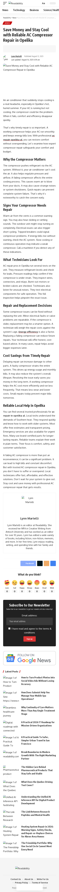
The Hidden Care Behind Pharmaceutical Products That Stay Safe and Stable (37, 770)
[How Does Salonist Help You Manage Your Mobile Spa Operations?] (11, 697)
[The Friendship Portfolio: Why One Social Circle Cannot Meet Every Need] (11, 847)
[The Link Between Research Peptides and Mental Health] (11, 816)
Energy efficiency (28, 331)
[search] (38, 3)
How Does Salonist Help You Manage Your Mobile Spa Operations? (35, 695)
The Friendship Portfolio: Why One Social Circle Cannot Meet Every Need (36, 846)
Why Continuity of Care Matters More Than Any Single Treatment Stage (38, 710)
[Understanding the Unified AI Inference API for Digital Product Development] (11, 801)
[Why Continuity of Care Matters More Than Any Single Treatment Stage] (11, 711)
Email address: (29, 615)
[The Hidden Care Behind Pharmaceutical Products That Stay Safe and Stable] (11, 771)
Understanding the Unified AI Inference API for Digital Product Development (38, 800)
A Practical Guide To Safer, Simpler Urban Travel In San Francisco (35, 740)
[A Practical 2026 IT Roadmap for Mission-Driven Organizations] (11, 726)
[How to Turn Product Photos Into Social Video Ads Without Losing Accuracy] (11, 682)
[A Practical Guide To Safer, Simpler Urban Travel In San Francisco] (11, 741)
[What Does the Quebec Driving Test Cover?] (11, 786)
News (7, 23)
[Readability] (15, 3)
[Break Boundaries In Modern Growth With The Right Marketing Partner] (11, 756)
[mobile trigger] (5, 3)
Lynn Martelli (16, 56)
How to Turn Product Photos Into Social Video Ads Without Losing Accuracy (38, 680)
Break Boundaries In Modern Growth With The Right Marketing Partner (38, 755)
